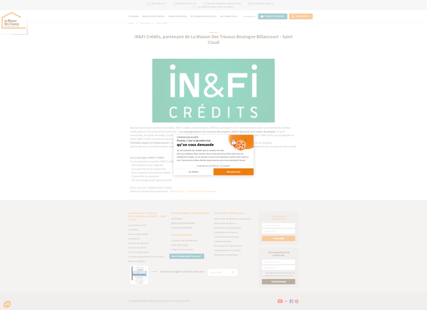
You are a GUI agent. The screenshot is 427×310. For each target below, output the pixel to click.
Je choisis (193, 171)
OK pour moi (233, 171)
